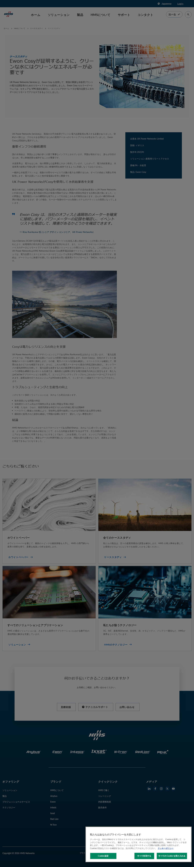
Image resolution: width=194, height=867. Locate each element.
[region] (138, 844)
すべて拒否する (144, 855)
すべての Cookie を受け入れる (171, 855)
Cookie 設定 (103, 855)
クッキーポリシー (166, 848)
